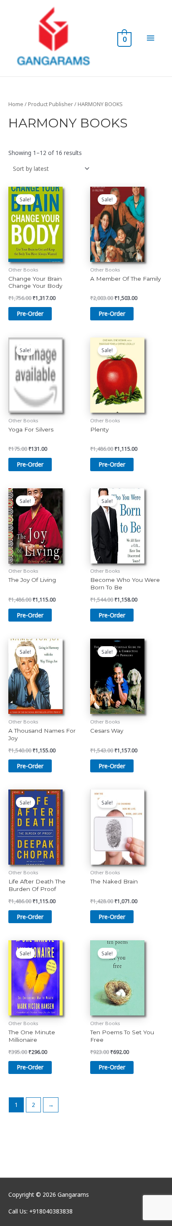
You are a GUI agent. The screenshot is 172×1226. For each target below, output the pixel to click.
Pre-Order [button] (30, 313)
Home (15, 104)
